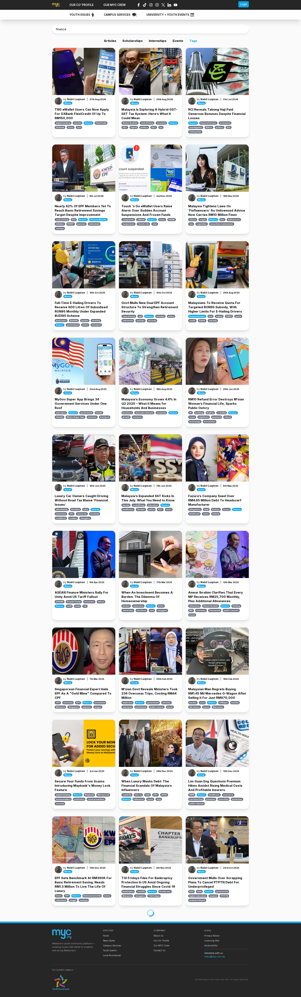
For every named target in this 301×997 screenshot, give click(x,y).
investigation (195, 127)
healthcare (128, 509)
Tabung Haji (195, 132)
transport (96, 325)
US (85, 606)
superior (87, 707)
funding (236, 606)
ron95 (192, 320)
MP (191, 610)
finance (88, 123)
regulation (202, 224)
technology (194, 421)
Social (201, 296)
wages (98, 707)
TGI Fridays (154, 896)
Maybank (89, 795)
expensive (138, 606)
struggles (85, 518)
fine (222, 219)
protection (79, 799)
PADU (229, 316)
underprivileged (197, 900)
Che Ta (138, 795)
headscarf (194, 514)
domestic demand (144, 413)
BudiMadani (195, 988)
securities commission (221, 224)
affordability (62, 509)
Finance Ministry (98, 219)
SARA (202, 320)
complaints (128, 219)
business (127, 413)
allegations (194, 509)
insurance (61, 514)
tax (161, 127)
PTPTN (224, 896)
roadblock (61, 518)
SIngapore (74, 707)
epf (140, 316)
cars (202, 702)
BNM (191, 795)
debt (206, 509)
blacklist (75, 509)
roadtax (73, 518)
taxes (168, 509)
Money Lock (103, 795)
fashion (216, 509)
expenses (127, 702)
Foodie (134, 871)
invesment (225, 123)
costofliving (138, 505)
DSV (155, 795)
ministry (160, 316)
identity (59, 417)
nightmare (204, 417)
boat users (61, 320)
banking (199, 413)
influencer (139, 799)
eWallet (141, 219)
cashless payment (65, 988)
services (92, 417)
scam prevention (96, 799)
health (99, 413)
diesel (208, 988)
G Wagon (223, 702)
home (161, 606)
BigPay (210, 413)
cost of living (147, 123)
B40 (191, 891)
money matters (63, 799)
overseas (201, 610)
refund (227, 417)
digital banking (63, 123)
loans (70, 127)
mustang (94, 514)
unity (77, 606)
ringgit (73, 900)
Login (243, 4)
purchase (141, 610)
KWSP (71, 224)
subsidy (213, 320)
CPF (58, 702)
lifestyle (141, 509)
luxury (206, 707)
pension (81, 224)
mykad (219, 316)
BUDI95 (74, 320)
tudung (215, 514)
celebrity (127, 795)
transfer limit (129, 992)
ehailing (96, 320)
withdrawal (102, 992)
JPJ (71, 514)
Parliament (214, 610)
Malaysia (60, 707)
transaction (209, 421)
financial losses (208, 123)
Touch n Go (143, 224)
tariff (69, 606)
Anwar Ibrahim (130, 123)
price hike (223, 799)
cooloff (137, 988)
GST (125, 127)
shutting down (63, 992)
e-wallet (221, 413)
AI (190, 413)
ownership (128, 610)
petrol (85, 325)
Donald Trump (74, 601)
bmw (85, 509)
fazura (226, 509)
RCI (228, 127)
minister (166, 702)
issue (162, 219)
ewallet (77, 123)
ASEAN (59, 601)
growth (126, 417)
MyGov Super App (75, 417)
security (152, 320)
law (191, 224)
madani (213, 896)
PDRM (172, 219)
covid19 (141, 891)
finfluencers (234, 219)
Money (67, 103)
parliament (141, 707)
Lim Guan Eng (196, 799)
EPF (74, 219)
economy (161, 123)
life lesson (194, 707)
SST (154, 127)
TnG (79, 127)
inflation (60, 224)
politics (144, 127)
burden (84, 320)
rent (152, 610)
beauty (126, 505)
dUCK (164, 795)
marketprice (195, 992)
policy (171, 316)
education (61, 413)
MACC (209, 127)
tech (75, 992)
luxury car (82, 514)
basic (58, 896)
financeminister (197, 316)
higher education (197, 896)
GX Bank (60, 127)
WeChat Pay (87, 992)
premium (210, 799)
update (142, 992)
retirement (94, 224)
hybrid (134, 127)
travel (192, 615)
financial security (92, 896)
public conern (156, 707)
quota (238, 316)
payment (216, 417)
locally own (165, 891)
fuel (210, 316)
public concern (231, 610)
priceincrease (212, 992)
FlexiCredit (101, 123)
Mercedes (218, 707)
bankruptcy (128, 891)
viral (155, 224)
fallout (101, 601)
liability (235, 702)
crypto (203, 219)
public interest (196, 803)
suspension (128, 224)
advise (192, 219)
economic (89, 601)
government (73, 325)
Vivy (159, 799)
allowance (194, 606)
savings (60, 228)
